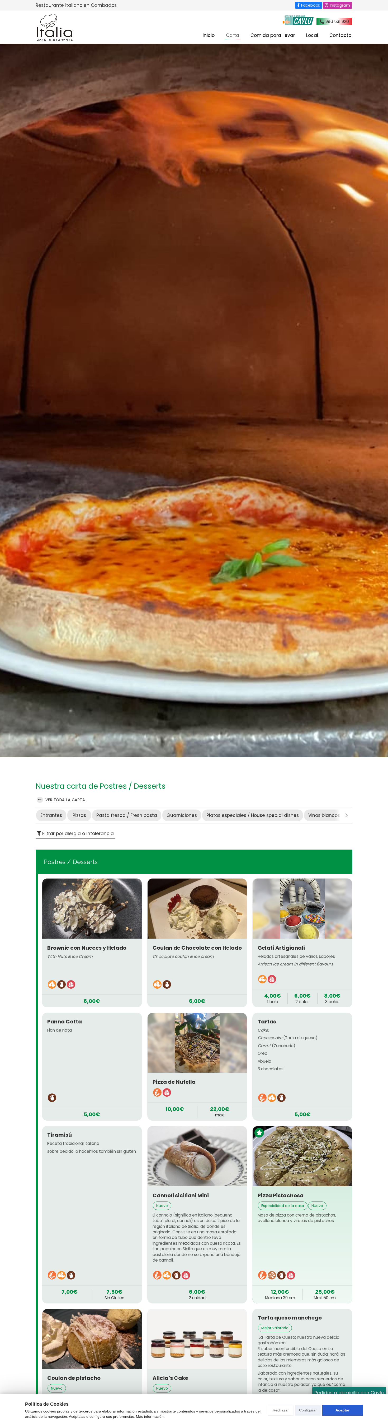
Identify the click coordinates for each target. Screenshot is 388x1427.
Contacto (340, 35)
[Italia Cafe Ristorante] (54, 27)
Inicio (209, 35)
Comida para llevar (272, 35)
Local (312, 35)
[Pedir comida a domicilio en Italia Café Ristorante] (298, 21)
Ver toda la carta (64, 799)
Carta (232, 35)
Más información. (150, 1416)
